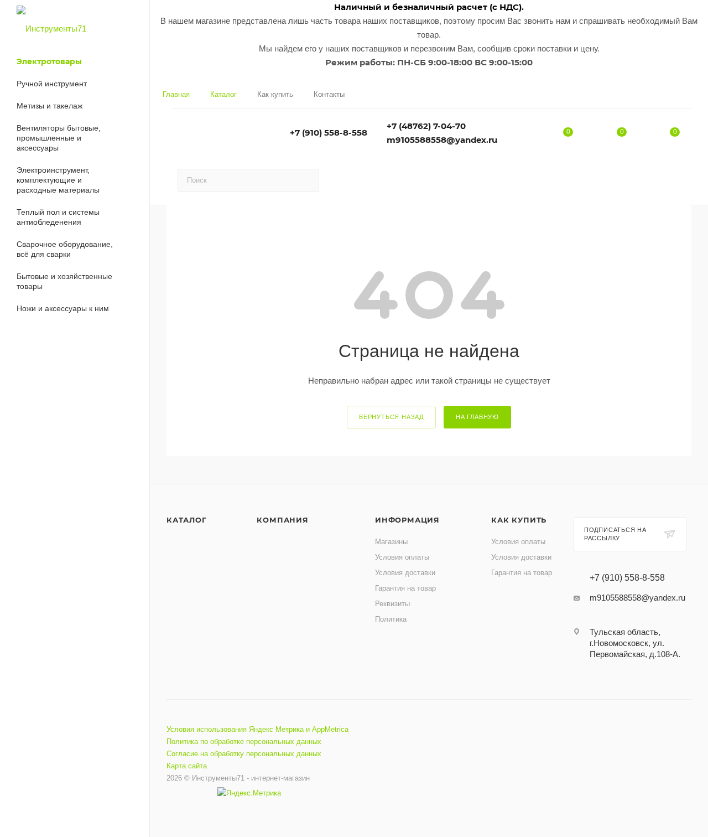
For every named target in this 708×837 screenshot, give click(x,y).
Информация (407, 519)
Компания (282, 519)
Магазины (391, 542)
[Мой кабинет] (687, 97)
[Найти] (305, 180)
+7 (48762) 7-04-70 (426, 126)
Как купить (518, 519)
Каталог (186, 519)
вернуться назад (391, 417)
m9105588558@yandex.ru (442, 140)
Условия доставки (405, 573)
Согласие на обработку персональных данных (243, 754)
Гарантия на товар (405, 588)
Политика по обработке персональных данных (243, 741)
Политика (391, 619)
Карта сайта (186, 766)
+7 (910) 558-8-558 (328, 132)
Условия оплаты (402, 557)
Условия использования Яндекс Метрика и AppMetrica (257, 729)
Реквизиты (392, 604)
